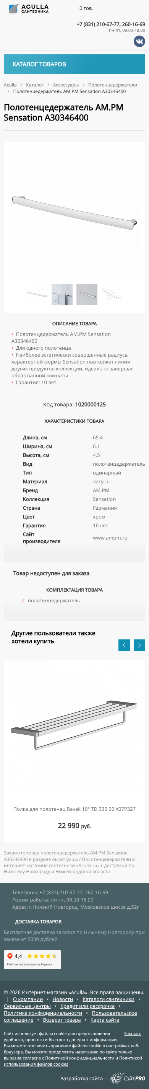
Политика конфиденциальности (43, 1012)
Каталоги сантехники (108, 999)
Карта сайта (105, 1019)
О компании (28, 999)
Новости (62, 999)
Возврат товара (62, 1019)
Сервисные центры (27, 1006)
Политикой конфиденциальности (79, 1058)
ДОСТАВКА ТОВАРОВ (38, 921)
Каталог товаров (39, 64)
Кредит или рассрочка (87, 1006)
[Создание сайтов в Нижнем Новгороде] (127, 1082)
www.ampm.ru (110, 537)
